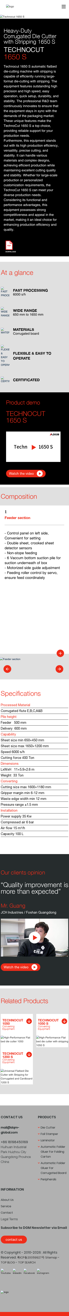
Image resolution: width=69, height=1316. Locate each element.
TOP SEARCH (27, 1262)
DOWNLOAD (11, 252)
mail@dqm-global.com (10, 1130)
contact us (14, 1239)
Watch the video (21, 473)
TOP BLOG (8, 1262)
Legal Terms (9, 1219)
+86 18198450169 (14, 1142)
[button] (7, 669)
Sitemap (51, 1257)
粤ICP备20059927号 (31, 1257)
